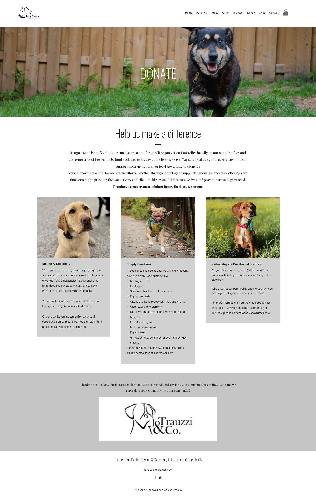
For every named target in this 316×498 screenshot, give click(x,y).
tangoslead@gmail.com (159, 353)
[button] (285, 12)
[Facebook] (155, 478)
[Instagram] (161, 478)
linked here (82, 306)
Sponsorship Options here (70, 326)
